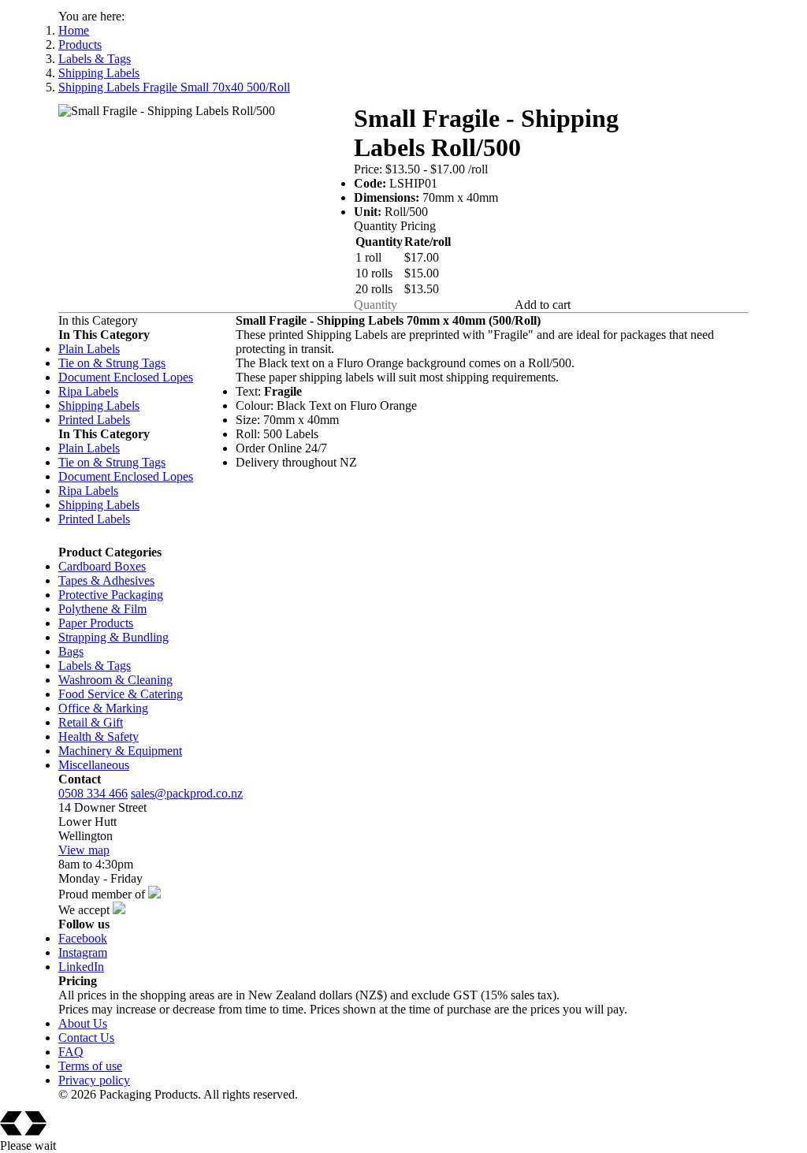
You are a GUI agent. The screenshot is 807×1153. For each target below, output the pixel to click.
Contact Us (86, 1037)
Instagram (82, 952)
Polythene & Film (102, 609)
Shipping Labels (98, 73)
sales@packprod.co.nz (187, 793)
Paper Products (95, 623)
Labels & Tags (94, 58)
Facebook (82, 938)
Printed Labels (94, 419)
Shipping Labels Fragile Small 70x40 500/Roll (174, 87)
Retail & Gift (90, 722)
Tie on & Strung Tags (111, 363)
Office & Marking (103, 708)
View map (84, 850)
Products (80, 44)
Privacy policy (94, 1080)
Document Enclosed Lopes (125, 377)
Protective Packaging (110, 594)
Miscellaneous (93, 765)
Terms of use (90, 1066)
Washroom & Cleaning (115, 679)
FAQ (71, 1051)
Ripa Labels (88, 391)
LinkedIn (81, 966)
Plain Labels (89, 348)
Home (73, 30)
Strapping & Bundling (113, 637)
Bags (71, 651)
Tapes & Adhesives (106, 580)
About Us (82, 1023)
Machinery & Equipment (120, 750)
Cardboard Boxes (102, 566)
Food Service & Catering (120, 694)
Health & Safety (98, 736)
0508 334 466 (93, 793)
